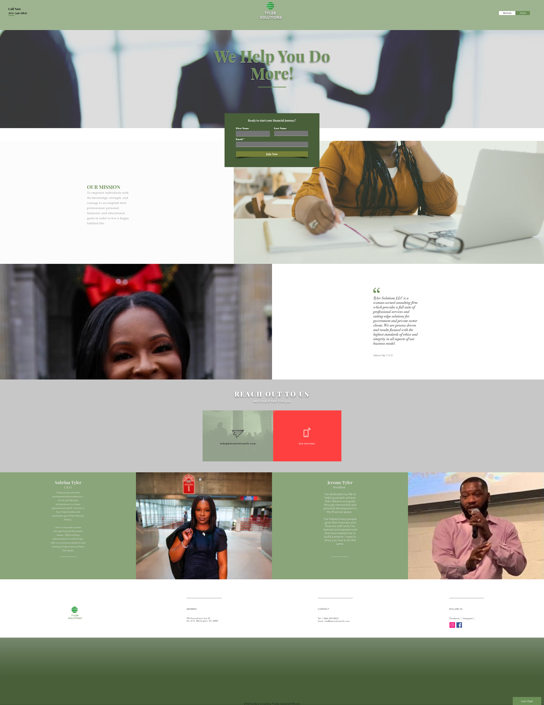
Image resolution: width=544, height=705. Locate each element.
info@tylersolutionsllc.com (238, 443)
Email (239, 139)
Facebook (455, 618)
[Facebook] (459, 625)
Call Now (14, 9)
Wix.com (296, 703)
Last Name (280, 128)
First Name (242, 128)
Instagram (468, 618)
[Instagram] (452, 625)
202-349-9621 (17, 13)
